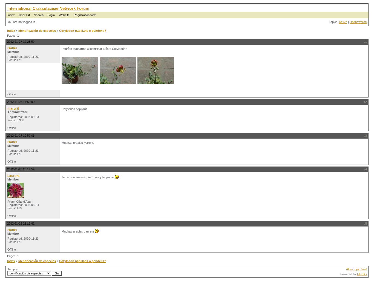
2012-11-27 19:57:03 (20, 135)
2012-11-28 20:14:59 (20, 169)
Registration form (85, 15)
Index (11, 15)
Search (39, 15)
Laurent (13, 176)
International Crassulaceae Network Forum (48, 8)
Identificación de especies (37, 30)
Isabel (12, 48)
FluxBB (362, 274)
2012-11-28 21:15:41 (20, 223)
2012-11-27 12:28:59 (20, 41)
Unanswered (358, 22)
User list (24, 15)
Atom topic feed (356, 269)
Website (64, 15)
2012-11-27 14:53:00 (20, 102)
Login (51, 15)
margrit (13, 108)
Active (343, 22)
